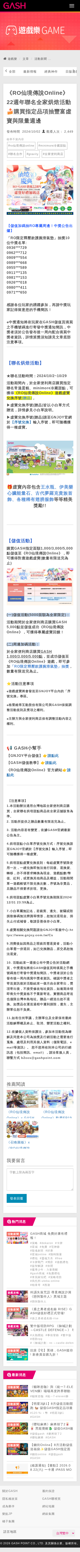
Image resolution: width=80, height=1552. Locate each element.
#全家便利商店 (53, 154)
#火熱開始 (37, 1335)
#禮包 (34, 1258)
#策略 (34, 1243)
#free (58, 1258)
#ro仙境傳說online (21, 145)
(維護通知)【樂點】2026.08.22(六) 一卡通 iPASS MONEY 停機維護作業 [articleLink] (51, 1470)
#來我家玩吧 (38, 1277)
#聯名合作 (15, 154)
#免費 (44, 1246)
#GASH (35, 1416)
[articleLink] (22, 1104)
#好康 (49, 1250)
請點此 (53, 756)
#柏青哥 (36, 1285)
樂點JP (7, 1513)
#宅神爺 (54, 1246)
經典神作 (51, 71)
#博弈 (50, 1262)
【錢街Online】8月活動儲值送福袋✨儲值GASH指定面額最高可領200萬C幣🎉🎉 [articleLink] (51, 1449)
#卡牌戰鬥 (37, 1262)
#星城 (34, 1246)
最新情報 (30, 71)
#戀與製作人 (38, 1301)
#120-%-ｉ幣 (39, 1412)
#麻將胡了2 (54, 1433)
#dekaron (47, 1243)
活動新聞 (40, 58)
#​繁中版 (66, 1335)
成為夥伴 (8, 1506)
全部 (12, 71)
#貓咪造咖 (37, 1396)
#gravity (33, 154)
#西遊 (46, 1285)
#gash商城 (38, 1273)
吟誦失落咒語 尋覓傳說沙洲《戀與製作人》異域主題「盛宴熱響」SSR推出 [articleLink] (50, 1296)
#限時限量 (55, 1254)
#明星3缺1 (57, 1412)
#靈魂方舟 (47, 1258)
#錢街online (39, 1454)
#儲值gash (38, 1433)
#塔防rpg (36, 1339)
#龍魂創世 (37, 1250)
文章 (26, 58)
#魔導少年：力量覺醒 (44, 1269)
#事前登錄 (53, 1335)
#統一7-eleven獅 (57, 1396)
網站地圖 (48, 1506)
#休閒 (49, 1265)
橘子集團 (8, 1521)
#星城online (39, 1254)
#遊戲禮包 (61, 1262)
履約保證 (48, 1491)
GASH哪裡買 (51, 1498)
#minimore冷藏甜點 (52, 145)
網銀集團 (48, 1513)
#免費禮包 (53, 1273)
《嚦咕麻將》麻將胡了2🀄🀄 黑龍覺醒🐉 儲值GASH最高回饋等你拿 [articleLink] (51, 1428)
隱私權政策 (10, 1498)
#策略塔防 (55, 1277)
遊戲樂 (12, 58)
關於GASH (10, 1491)
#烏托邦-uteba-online (45, 1281)
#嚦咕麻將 (37, 1437)
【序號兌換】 (21, 422)
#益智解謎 (37, 1265)
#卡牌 (59, 1243)
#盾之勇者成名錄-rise (44, 1318)
